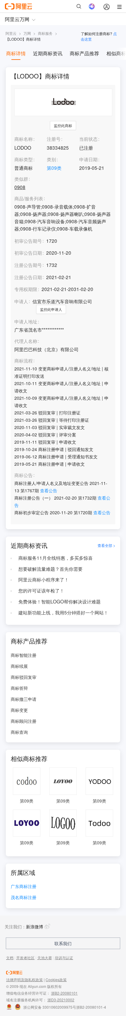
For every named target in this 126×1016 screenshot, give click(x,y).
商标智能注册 (23, 655)
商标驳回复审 (23, 677)
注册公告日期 (28, 277)
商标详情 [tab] (16, 53)
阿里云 (11, 33)
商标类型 (23, 159)
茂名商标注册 (23, 897)
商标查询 (19, 732)
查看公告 (48, 490)
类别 (51, 159)
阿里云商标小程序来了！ (43, 579)
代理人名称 (25, 341)
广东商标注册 (23, 886)
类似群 (21, 179)
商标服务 (45, 33)
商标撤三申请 (23, 699)
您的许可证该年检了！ (41, 590)
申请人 (21, 301)
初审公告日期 (28, 252)
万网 (27, 33)
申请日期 (88, 159)
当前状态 (88, 138)
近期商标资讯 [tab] (47, 53)
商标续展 (19, 666)
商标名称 (23, 138)
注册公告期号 (28, 264)
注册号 (54, 138)
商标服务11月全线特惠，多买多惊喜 (55, 557)
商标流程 (23, 361)
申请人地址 (25, 322)
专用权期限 (25, 289)
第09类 (54, 167)
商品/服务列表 (28, 198)
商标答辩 (19, 688)
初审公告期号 (28, 240)
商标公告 (23, 475)
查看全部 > (106, 545)
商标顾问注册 (23, 721)
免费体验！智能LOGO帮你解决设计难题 (59, 601)
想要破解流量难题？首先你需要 (50, 568)
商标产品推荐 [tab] (84, 53)
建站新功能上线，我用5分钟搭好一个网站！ (63, 612)
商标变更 (19, 710)
